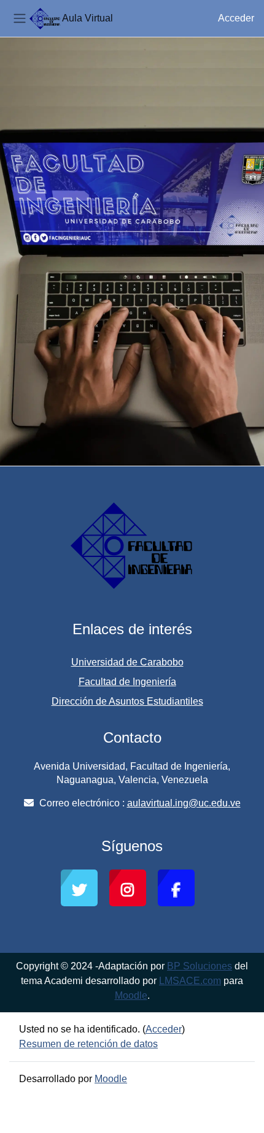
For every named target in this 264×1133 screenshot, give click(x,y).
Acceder (236, 18)
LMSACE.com (190, 981)
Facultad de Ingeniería (127, 681)
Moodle (131, 995)
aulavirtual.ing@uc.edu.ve (184, 803)
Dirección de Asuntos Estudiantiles (127, 701)
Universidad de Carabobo (127, 662)
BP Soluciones (199, 966)
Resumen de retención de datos (88, 1044)
